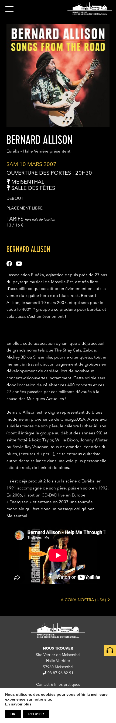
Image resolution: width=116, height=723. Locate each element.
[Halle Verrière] (89, 8)
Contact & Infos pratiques (58, 685)
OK (13, 714)
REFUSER (36, 714)
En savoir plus (18, 704)
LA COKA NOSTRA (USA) (83, 600)
